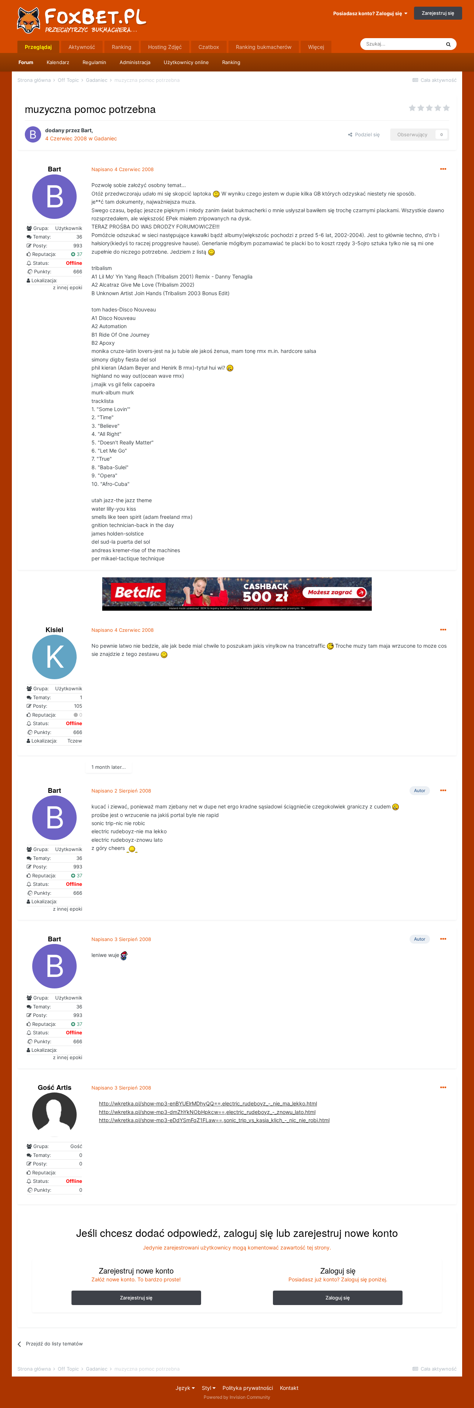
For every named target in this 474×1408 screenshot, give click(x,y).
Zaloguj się (338, 1298)
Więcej (316, 47)
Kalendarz (58, 62)
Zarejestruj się (438, 13)
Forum (26, 62)
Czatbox (208, 47)
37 (78, 254)
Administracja (135, 62)
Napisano (122, 169)
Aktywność (82, 47)
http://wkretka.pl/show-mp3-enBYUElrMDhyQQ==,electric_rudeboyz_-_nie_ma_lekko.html (208, 1103)
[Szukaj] (448, 44)
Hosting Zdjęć (165, 47)
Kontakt (289, 1388)
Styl (207, 1388)
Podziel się (366, 134)
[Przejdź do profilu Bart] (33, 134)
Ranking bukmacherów (263, 47)
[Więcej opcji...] (443, 169)
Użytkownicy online (186, 62)
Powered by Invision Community (237, 1397)
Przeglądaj (38, 47)
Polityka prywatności (248, 1388)
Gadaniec (105, 138)
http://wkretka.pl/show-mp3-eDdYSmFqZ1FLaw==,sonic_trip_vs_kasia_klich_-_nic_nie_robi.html (214, 1120)
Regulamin (94, 62)
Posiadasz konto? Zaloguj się (368, 13)
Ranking (231, 62)
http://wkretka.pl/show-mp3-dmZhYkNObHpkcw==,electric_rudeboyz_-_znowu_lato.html (207, 1112)
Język (184, 1388)
